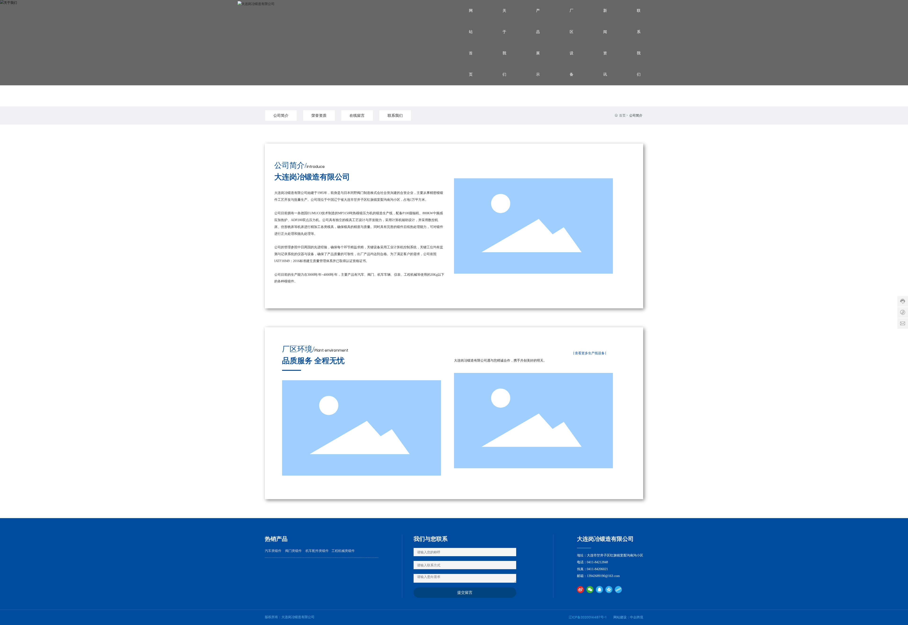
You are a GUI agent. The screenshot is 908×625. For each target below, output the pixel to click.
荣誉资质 (319, 115)
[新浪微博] (580, 589)
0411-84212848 (597, 562)
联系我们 (395, 115)
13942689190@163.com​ (604, 576)
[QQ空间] (608, 589)
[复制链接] (618, 589)
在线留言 (357, 115)
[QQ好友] (599, 589)
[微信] (590, 589)
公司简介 (280, 115)
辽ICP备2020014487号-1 (587, 617)
